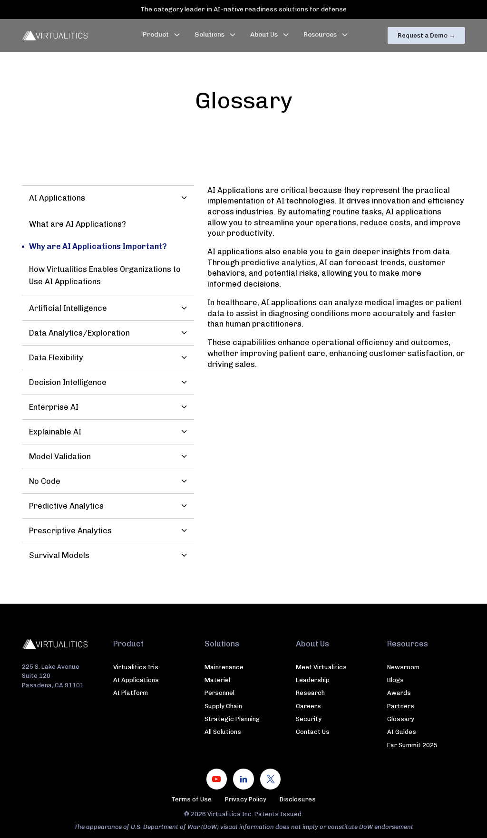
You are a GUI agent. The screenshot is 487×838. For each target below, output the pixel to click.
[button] (108, 197)
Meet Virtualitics (321, 667)
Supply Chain (223, 706)
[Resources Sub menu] (344, 34)
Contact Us (313, 731)
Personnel (219, 692)
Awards (399, 692)
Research (310, 692)
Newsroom (403, 667)
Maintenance (224, 667)
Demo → (426, 35)
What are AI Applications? (77, 224)
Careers (308, 706)
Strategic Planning (232, 718)
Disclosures (298, 799)
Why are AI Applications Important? (98, 246)
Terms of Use (191, 799)
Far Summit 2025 (412, 745)
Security (308, 718)
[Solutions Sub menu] (232, 34)
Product (156, 34)
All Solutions (223, 731)
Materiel (217, 680)
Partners (400, 706)
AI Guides (401, 731)
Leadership (313, 680)
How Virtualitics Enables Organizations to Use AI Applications (105, 275)
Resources (320, 34)
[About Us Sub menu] (285, 34)
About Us (264, 34)
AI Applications (136, 680)
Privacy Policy (245, 799)
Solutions (209, 34)
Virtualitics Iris (135, 667)
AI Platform (130, 692)
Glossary (400, 718)
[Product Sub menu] (177, 34)
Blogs (395, 680)
